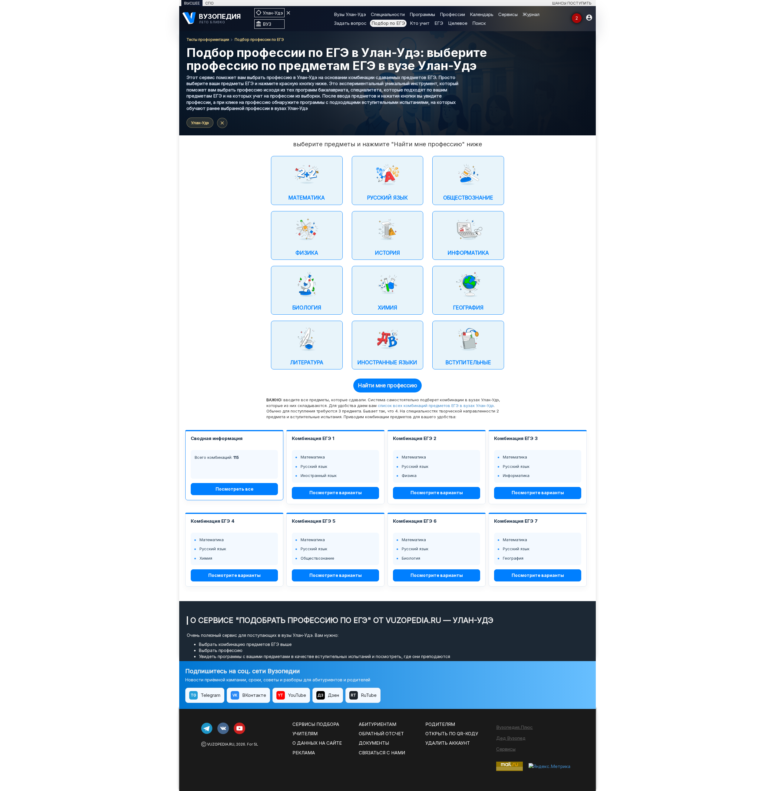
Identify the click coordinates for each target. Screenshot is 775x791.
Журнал (531, 14)
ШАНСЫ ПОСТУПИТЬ (572, 3)
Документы (374, 743)
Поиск (479, 23)
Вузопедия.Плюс (514, 727)
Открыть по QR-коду (451, 733)
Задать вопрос (350, 23)
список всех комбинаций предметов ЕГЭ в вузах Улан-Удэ (436, 405)
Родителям (440, 724)
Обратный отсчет (381, 733)
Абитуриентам (377, 724)
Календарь (481, 14)
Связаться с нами (382, 753)
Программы (422, 14)
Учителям (305, 733)
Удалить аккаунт (447, 743)
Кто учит (420, 23)
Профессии (452, 14)
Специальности (388, 14)
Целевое (457, 23)
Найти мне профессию (387, 385)
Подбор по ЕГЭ (388, 23)
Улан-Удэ (200, 122)
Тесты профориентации (207, 39)
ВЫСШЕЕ (192, 3)
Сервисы (508, 14)
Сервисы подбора (315, 724)
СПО (209, 3)
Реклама (303, 753)
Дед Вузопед (511, 738)
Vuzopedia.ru (220, 744)
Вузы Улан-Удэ (350, 14)
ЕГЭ (438, 23)
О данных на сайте (317, 743)
